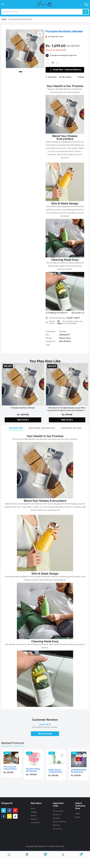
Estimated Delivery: (57, 318)
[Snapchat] (9, 816)
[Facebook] (9, 810)
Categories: (51, 341)
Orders (77, 814)
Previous (7, 769)
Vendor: (49, 338)
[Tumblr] (3, 816)
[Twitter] (3, 810)
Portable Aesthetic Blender (23, 408)
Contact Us (57, 829)
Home (3, 19)
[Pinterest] (15, 810)
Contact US (35, 823)
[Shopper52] (44, 4)
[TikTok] (15, 816)
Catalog (34, 812)
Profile (77, 817)
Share (81, 77)
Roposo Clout (65, 338)
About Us (34, 819)
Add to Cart (23, 420)
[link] (17, 755)
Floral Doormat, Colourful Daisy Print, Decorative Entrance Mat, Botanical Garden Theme (11, 768)
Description (16, 428)
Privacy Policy (58, 811)
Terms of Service (59, 822)
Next (83, 769)
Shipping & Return (71, 428)
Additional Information (41, 428)
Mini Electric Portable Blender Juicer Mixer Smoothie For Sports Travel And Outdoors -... (67, 409)
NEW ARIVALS (65, 341)
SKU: (48, 335)
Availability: (51, 331)
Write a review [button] (45, 734)
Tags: (48, 345)
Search (33, 816)
